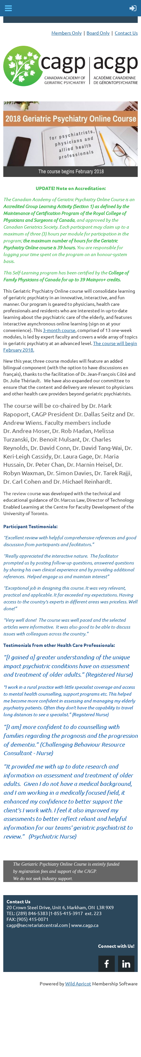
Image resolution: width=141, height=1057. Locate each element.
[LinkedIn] (126, 964)
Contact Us (126, 33)
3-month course (59, 330)
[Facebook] (106, 964)
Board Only (98, 33)
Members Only (66, 33)
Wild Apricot (78, 983)
